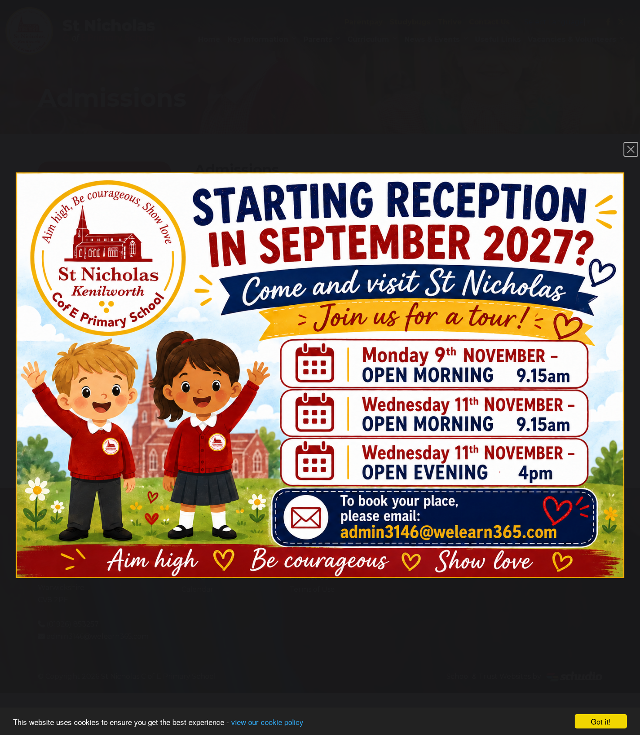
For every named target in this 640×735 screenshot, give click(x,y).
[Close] (630, 149)
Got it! (601, 721)
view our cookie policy (267, 721)
